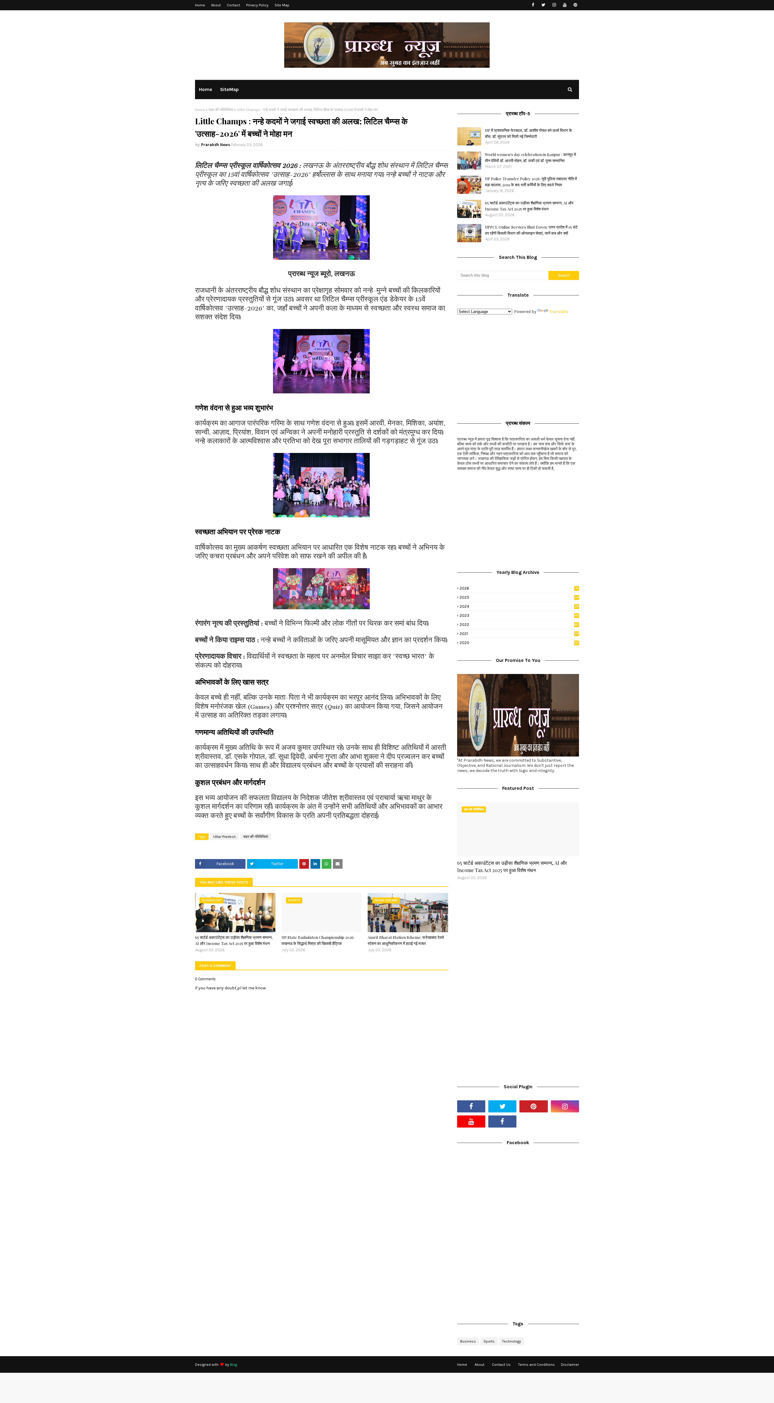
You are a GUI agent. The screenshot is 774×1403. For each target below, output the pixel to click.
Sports (489, 1341)
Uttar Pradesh (224, 837)
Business (468, 1341)
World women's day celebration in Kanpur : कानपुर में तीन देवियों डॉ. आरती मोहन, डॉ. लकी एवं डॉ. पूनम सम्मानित (530, 157)
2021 (519, 633)
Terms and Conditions (536, 1364)
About (216, 5)
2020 (519, 642)
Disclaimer (570, 1364)
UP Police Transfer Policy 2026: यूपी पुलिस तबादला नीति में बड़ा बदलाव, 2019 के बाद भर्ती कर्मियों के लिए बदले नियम (531, 181)
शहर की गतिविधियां (221, 110)
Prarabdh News (215, 144)
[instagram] (554, 5)
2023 (519, 615)
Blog (233, 1364)
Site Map (282, 5)
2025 (519, 597)
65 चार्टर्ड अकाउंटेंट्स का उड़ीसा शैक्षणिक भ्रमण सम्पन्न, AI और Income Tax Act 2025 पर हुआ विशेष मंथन (233, 940)
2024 (519, 606)
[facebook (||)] (502, 1121)
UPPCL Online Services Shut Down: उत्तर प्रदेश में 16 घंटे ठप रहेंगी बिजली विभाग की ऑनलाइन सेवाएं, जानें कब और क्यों (531, 230)
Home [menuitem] (205, 89)
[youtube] (564, 5)
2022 (519, 624)
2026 (519, 588)
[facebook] (533, 5)
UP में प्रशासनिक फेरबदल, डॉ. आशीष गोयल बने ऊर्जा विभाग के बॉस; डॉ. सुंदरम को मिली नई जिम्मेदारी (528, 133)
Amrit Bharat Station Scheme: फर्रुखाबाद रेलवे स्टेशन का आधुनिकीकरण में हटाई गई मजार (406, 940)
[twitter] (543, 5)
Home (200, 5)
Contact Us (501, 1364)
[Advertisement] (518, 366)
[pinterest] (575, 5)
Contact (233, 5)
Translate (558, 311)
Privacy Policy (257, 5)
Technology (511, 1341)
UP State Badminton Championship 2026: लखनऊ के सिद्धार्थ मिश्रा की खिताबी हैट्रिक (317, 940)
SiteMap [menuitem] (229, 89)
